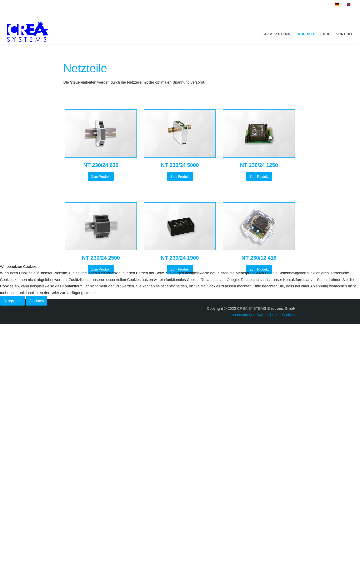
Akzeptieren (12, 301)
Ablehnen (36, 301)
